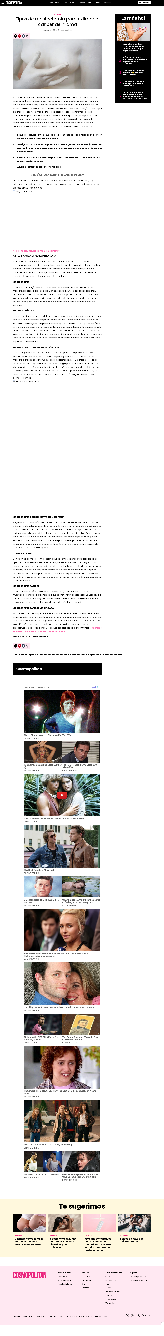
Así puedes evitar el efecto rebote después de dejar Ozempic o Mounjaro (135, 60)
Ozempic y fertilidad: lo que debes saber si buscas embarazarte (28, 1241)
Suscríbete (144, 3)
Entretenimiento (69, 3)
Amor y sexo (54, 3)
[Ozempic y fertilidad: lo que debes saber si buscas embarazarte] (29, 1223)
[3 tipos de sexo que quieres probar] (134, 1223)
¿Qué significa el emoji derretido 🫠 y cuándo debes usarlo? (133, 72)
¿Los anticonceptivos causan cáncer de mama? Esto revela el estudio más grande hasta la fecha (98, 1244)
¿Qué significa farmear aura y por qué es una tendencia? (134, 83)
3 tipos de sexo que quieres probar (131, 1240)
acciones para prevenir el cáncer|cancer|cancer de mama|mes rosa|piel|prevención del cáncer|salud (68, 654)
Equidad (107, 3)
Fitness (97, 3)
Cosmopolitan (66, 30)
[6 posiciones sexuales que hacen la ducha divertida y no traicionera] (64, 1223)
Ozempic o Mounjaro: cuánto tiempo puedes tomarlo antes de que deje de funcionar (133, 47)
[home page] (14, 2)
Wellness (57, 14)
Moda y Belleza (85, 3)
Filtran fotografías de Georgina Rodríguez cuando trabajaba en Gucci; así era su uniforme (135, 95)
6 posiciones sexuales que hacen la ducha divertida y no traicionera (63, 1243)
